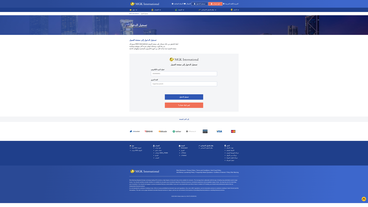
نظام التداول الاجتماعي (207, 148)
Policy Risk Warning (233, 172)
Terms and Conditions (203, 170)
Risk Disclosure (181, 170)
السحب (157, 158)
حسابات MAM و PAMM (161, 153)
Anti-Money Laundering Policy (185, 172)
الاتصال (188, 4)
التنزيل (182, 150)
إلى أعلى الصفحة (184, 119)
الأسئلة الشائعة (179, 4)
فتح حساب (216, 4)
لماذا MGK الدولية (136, 148)
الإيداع (156, 155)
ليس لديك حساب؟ (184, 105)
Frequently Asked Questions (204, 172)
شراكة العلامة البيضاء (232, 158)
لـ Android (183, 155)
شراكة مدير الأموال (231, 155)
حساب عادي (158, 150)
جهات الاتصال (229, 148)
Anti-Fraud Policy (216, 170)
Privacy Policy (191, 170)
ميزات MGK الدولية (137, 150)
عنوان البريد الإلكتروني (158, 69)
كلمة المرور (154, 79)
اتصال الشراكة (230, 160)
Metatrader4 (184, 148)
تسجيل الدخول (200, 4)
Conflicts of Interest (220, 172)
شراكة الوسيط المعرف (232, 153)
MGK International (134, 13)
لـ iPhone (183, 153)
